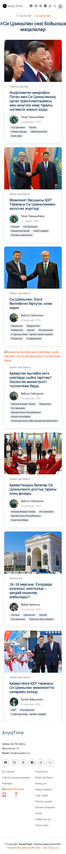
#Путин (32, 127)
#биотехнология (39, 131)
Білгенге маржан (45, 807)
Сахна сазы (41, 825)
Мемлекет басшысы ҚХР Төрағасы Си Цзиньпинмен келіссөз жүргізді (32, 204)
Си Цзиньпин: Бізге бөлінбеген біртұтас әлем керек (31, 303)
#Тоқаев (15, 227)
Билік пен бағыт (44, 777)
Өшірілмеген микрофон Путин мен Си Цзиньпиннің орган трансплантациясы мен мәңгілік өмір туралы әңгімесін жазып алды (33, 101)
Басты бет (25, 15)
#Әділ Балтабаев (19, 520)
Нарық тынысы (43, 789)
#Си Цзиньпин (18, 127)
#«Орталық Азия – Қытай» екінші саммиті (32, 334)
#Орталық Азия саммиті (41, 619)
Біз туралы (8, 771)
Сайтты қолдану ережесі (16, 777)
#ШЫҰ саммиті (40, 231)
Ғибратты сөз (43, 819)
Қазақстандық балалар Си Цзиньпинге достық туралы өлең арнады (33, 489)
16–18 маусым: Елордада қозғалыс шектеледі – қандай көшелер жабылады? (31, 590)
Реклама (7, 783)
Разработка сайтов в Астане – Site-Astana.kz (33, 847)
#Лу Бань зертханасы (21, 235)
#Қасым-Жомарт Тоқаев (23, 404)
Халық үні (40, 783)
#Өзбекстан (17, 330)
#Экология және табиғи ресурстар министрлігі (34, 421)
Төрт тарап (41, 795)
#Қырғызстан (33, 326)
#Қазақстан (17, 326)
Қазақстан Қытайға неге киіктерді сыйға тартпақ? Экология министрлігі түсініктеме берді (31, 379)
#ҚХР (13, 710)
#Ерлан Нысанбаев (20, 416)
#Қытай (30, 330)
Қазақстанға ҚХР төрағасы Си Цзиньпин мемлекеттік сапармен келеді (32, 687)
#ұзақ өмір (16, 136)
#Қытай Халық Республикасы (26, 412)
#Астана (15, 615)
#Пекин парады (19, 131)
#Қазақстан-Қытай (20, 231)
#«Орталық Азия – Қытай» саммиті (28, 714)
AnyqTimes (41, 771)
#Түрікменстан (33, 338)
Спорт (38, 813)
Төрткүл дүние (43, 801)
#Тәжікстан (16, 338)
